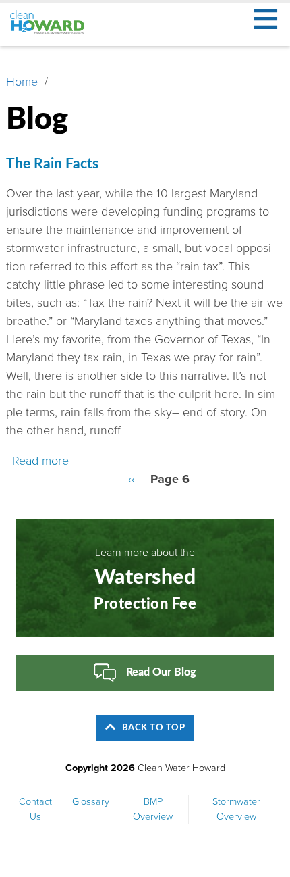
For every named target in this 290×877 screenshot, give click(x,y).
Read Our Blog (161, 673)
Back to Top (153, 728)
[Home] (53, 22)
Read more (40, 460)
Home (22, 81)
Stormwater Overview (236, 809)
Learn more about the (145, 578)
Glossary (90, 801)
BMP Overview (153, 809)
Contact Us (35, 809)
